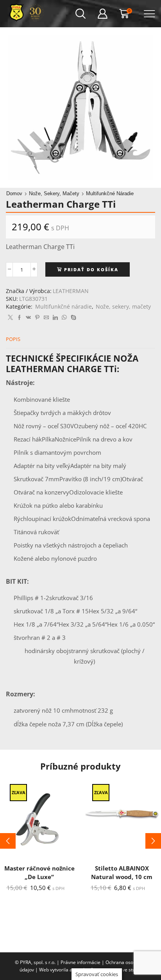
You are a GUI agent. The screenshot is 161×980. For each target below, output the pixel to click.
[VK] (28, 317)
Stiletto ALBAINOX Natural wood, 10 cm (121, 872)
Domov (14, 193)
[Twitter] (10, 317)
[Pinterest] (37, 317)
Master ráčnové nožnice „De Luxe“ (39, 872)
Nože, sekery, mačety (54, 193)
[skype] (72, 317)
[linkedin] (55, 317)
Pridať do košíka (91, 269)
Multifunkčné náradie (110, 193)
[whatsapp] (64, 317)
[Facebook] (19, 317)
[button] (8, 841)
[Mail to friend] (46, 317)
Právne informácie (80, 962)
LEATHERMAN (71, 291)
